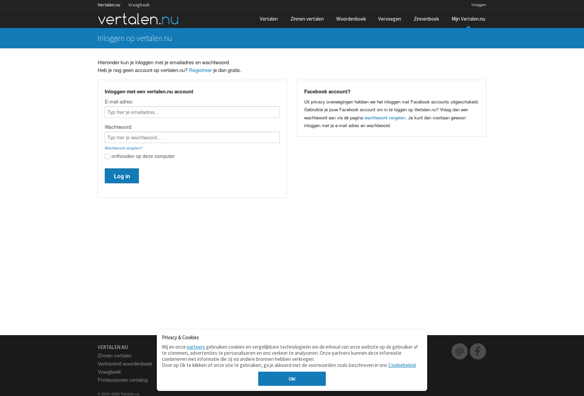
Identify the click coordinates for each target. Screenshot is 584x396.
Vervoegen (389, 19)
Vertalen (269, 19)
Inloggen (478, 4)
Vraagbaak (139, 5)
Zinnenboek (426, 19)
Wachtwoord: (118, 126)
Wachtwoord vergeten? (123, 147)
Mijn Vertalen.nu (468, 19)
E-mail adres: (119, 101)
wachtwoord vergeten (385, 117)
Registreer (200, 69)
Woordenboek (351, 19)
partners (196, 347)
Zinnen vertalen (307, 19)
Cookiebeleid (402, 365)
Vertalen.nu (109, 5)
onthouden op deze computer (142, 156)
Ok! (292, 379)
